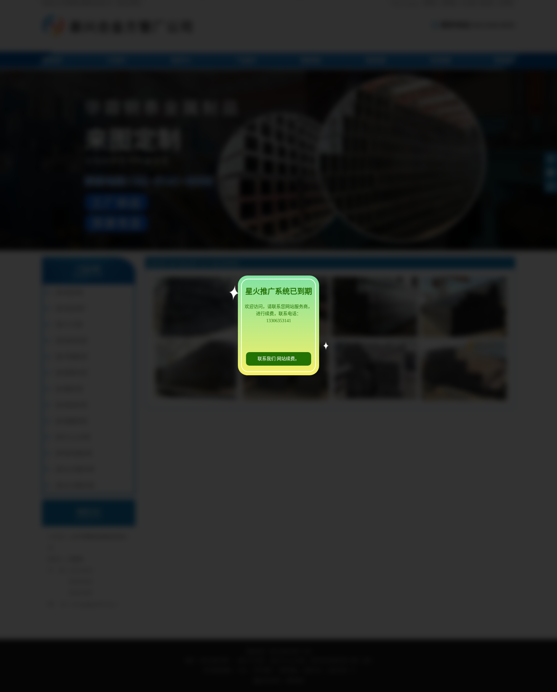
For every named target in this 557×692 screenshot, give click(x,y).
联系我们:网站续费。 (278, 358)
